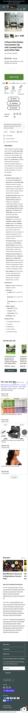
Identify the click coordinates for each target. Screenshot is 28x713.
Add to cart (14, 77)
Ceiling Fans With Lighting (15, 615)
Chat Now (15, 103)
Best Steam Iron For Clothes (10, 621)
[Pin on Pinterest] (17, 114)
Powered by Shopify (7, 707)
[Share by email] (14, 117)
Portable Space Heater (11, 623)
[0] (24, 9)
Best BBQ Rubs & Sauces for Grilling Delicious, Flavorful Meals (12, 576)
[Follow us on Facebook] (4, 687)
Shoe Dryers (16, 632)
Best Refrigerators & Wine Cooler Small (12, 628)
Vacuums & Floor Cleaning (18, 626)
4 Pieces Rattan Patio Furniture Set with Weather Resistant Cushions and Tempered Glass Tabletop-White (11, 360)
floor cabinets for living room (17, 589)
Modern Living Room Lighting (10, 613)
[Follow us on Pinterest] (10, 687)
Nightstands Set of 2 (8, 596)
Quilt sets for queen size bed (9, 591)
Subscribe (8, 672)
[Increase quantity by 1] (14, 69)
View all (23, 557)
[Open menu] (3, 6)
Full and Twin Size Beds (13, 593)
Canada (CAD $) (7, 680)
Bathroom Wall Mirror (15, 602)
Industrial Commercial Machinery (17, 619)
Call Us (15, 99)
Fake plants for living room (14, 606)
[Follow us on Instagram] (7, 687)
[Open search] (18, 9)
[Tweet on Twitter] (20, 114)
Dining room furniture (13, 587)
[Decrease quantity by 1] (6, 69)
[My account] (21, 9)
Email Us (14, 108)
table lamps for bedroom (16, 611)
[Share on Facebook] (14, 114)
